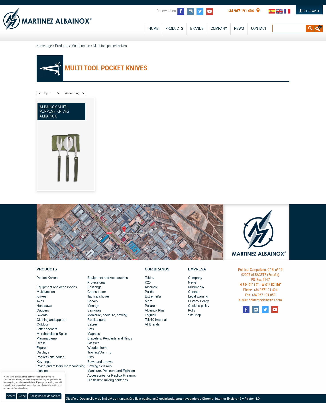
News (239, 28)
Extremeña (153, 296)
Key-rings (44, 361)
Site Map (194, 315)
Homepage (44, 46)
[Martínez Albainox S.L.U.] (47, 17)
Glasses (93, 343)
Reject (22, 396)
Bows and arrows (100, 361)
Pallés (149, 292)
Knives (42, 296)
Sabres (92, 324)
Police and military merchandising (61, 366)
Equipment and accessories (57, 287)
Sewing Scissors (99, 366)
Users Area (310, 11)
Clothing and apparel (51, 320)
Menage (93, 306)
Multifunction (81, 46)
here (25, 388)
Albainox (151, 287)
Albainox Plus (155, 310)
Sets (90, 329)
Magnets (93, 334)
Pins (90, 357)
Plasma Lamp (47, 338)
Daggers (43, 310)
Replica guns (96, 320)
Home (153, 28)
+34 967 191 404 (240, 10)
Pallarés (151, 306)
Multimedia (196, 287)
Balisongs (94, 287)
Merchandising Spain (52, 334)
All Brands (152, 324)
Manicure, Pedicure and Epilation (111, 371)
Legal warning (198, 296)
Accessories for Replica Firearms (111, 375)
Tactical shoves (98, 296)
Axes (40, 301)
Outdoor (42, 324)
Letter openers (47, 329)
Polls (191, 310)
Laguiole (151, 315)
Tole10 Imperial (156, 320)
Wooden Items (97, 347)
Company (219, 28)
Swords (42, 315)
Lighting (42, 371)
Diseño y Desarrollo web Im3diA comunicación (99, 398)
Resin (41, 343)
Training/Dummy (99, 352)
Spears (92, 301)
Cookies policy (198, 306)
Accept (11, 396)
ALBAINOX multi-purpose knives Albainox (54, 112)
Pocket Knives (47, 278)
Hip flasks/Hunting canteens (107, 380)
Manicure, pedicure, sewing (107, 315)
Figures (42, 347)
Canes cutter (96, 292)
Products (174, 28)
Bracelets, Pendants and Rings (109, 338)
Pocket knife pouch (50, 357)
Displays (43, 352)
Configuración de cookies (44, 396)
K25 (148, 282)
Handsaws (44, 306)
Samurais (94, 310)
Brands (197, 28)
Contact (259, 28)
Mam (148, 301)
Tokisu (149, 278)
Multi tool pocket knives (110, 46)
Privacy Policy (198, 301)
